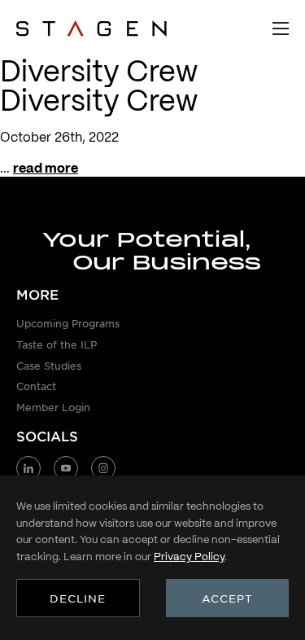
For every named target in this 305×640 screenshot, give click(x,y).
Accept (227, 598)
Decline (78, 598)
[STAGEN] (91, 28)
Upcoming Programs (68, 323)
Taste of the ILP (56, 344)
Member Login (53, 407)
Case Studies (48, 365)
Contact (36, 385)
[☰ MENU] (280, 28)
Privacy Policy (189, 556)
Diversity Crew (99, 100)
